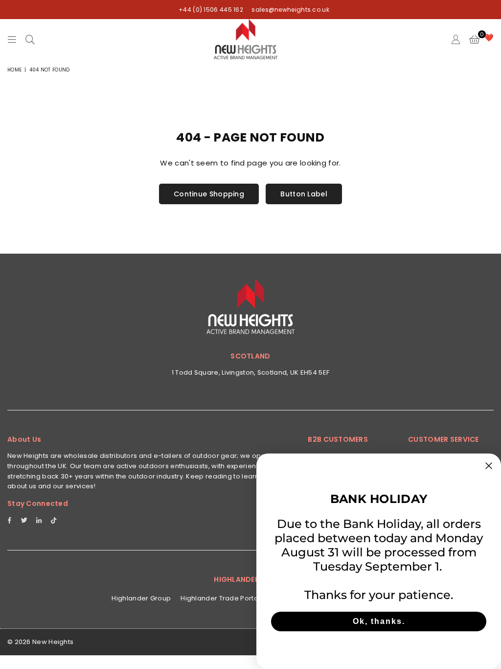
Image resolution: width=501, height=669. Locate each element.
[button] (474, 39)
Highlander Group (141, 598)
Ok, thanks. (379, 621)
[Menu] (12, 39)
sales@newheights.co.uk (289, 9)
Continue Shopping (209, 194)
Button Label (303, 194)
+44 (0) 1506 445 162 (211, 9)
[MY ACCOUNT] (456, 39)
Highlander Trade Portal (220, 598)
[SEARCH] (30, 39)
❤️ (489, 37)
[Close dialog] (488, 465)
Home (14, 69)
